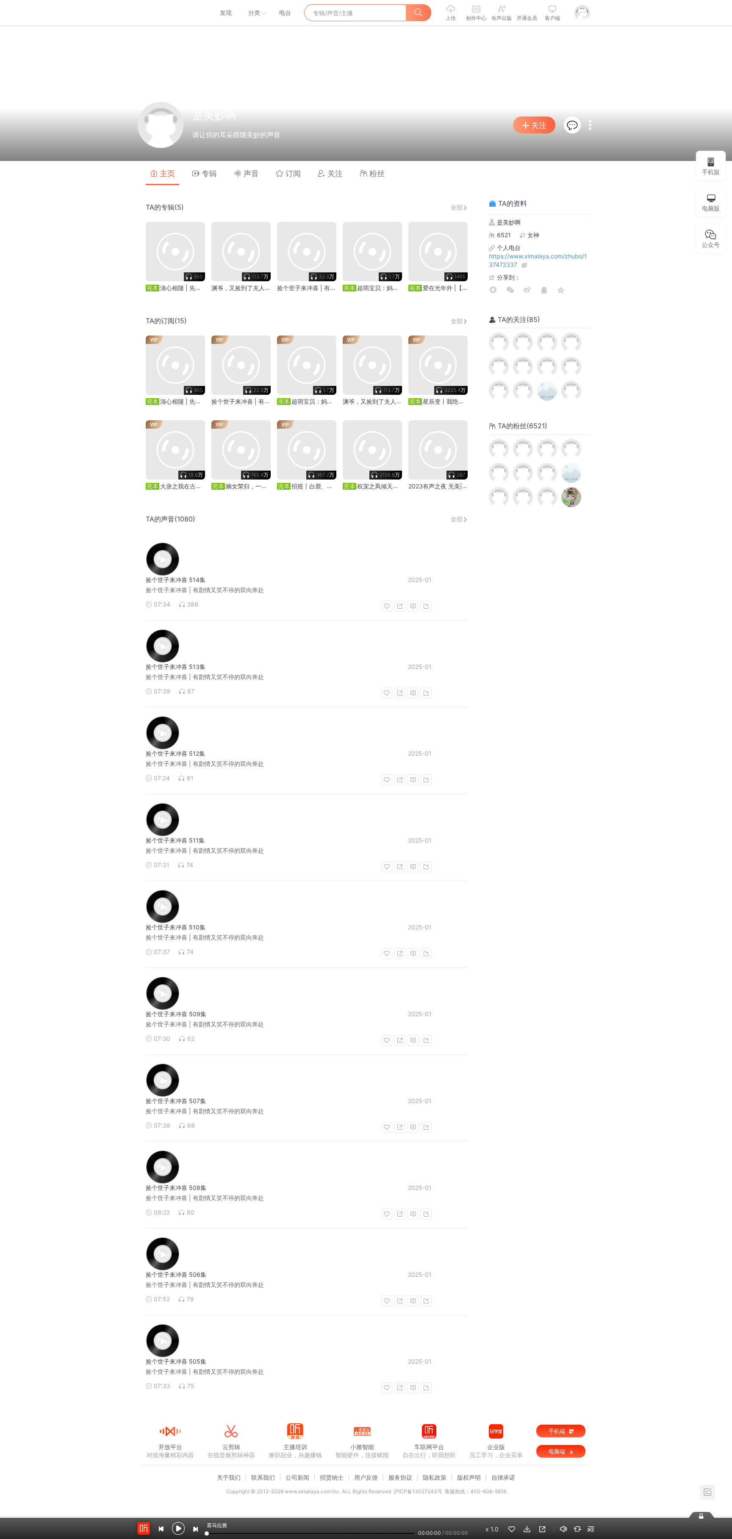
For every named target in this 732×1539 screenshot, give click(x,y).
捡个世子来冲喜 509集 (176, 1014)
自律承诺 (503, 1477)
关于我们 (229, 1477)
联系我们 (263, 1477)
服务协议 (400, 1477)
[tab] (162, 173)
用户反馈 (366, 1477)
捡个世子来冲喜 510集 (175, 927)
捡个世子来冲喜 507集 (176, 1100)
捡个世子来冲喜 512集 (175, 753)
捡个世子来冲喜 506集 (176, 1274)
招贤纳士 (332, 1477)
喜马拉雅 (169, 12)
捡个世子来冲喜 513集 (175, 666)
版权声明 (469, 1477)
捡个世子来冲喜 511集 (175, 840)
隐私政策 (434, 1477)
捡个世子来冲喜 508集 (176, 1187)
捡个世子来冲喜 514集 (175, 579)
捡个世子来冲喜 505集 (176, 1361)
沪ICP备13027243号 (418, 1491)
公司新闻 (297, 1477)
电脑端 (558, 1451)
